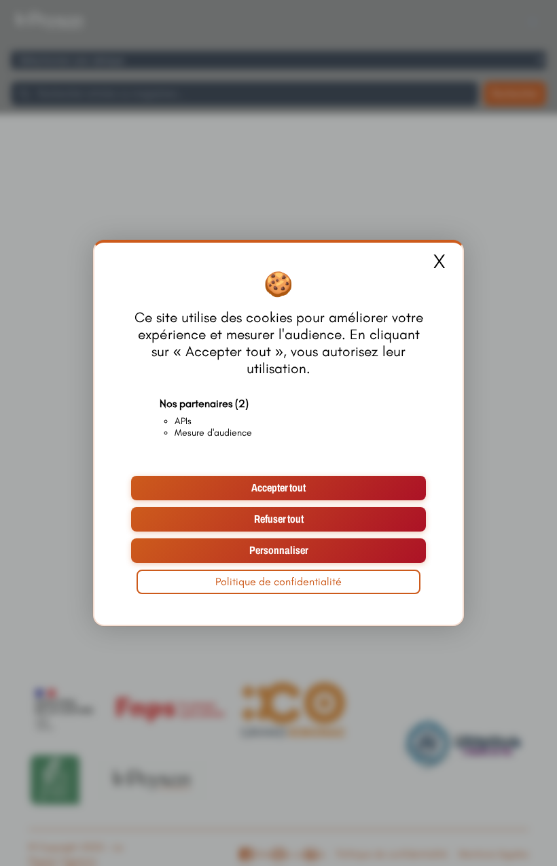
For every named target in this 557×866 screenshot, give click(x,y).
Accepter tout (278, 487)
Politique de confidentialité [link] (278, 581)
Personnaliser (278, 550)
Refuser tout (279, 519)
